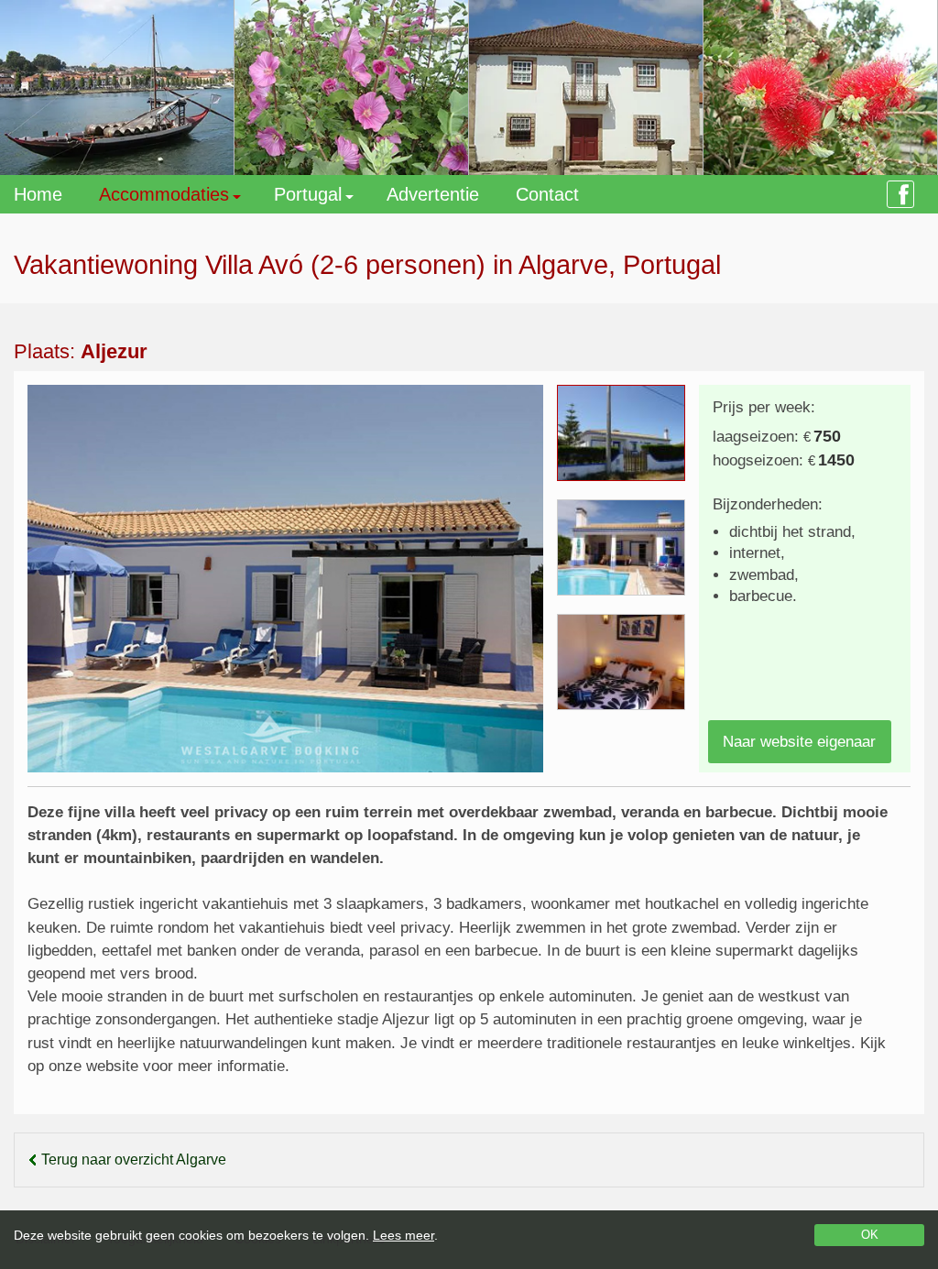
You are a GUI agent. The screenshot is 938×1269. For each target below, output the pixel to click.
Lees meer (403, 1235)
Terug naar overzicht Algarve (133, 1159)
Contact (547, 194)
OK (869, 1235)
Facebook (900, 194)
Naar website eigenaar (799, 741)
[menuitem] (56, 194)
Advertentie (433, 194)
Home (38, 194)
